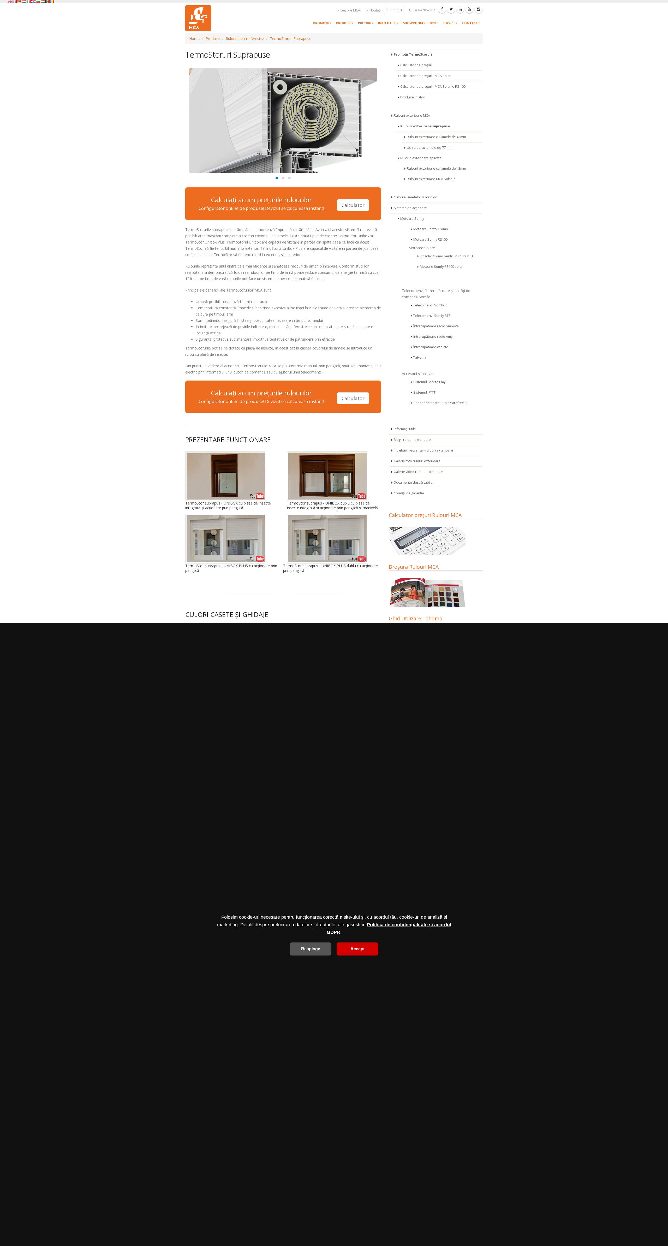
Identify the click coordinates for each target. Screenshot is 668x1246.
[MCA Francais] (15, 1)
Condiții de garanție (409, 493)
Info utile (387, 23)
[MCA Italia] (29, 1)
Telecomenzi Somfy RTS (432, 315)
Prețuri (364, 23)
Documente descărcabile (413, 482)
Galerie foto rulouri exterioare (417, 461)
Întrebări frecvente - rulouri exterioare (423, 450)
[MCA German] (19, 1)
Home (194, 38)
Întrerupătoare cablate (430, 347)
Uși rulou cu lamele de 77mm (429, 147)
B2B (433, 23)
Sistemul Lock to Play (429, 382)
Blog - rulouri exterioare (412, 439)
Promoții (321, 23)
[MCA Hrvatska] (33, 1)
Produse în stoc (412, 97)
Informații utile (405, 429)
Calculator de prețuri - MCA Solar (425, 76)
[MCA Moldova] (47, 1)
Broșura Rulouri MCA (414, 566)
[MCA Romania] (52, 1)
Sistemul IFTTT (424, 392)
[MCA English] (10, 1)
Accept (357, 949)
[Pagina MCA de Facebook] (442, 9)
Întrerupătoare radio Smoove (436, 326)
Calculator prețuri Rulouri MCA (425, 515)
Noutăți (375, 10)
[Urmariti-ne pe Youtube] (469, 9)
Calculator (353, 205)
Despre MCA (350, 10)
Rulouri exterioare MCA (412, 115)
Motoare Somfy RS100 (430, 239)
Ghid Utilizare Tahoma (415, 618)
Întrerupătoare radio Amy (432, 336)
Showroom (413, 23)
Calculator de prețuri (416, 65)
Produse (343, 23)
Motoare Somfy (412, 218)
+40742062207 (423, 10)
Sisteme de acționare (410, 208)
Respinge (310, 949)
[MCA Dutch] (24, 1)
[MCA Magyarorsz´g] (43, 1)
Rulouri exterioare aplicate (421, 158)
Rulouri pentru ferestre (245, 38)
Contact (396, 10)
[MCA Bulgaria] (38, 1)
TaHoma (419, 357)
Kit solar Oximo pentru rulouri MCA (447, 256)
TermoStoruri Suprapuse (290, 38)
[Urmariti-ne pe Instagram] (478, 9)
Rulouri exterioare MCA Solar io (431, 179)
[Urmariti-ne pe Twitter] (451, 9)
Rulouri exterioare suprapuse (425, 126)
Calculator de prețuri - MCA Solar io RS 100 (433, 86)
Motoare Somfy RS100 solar (441, 266)
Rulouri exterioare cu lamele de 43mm (436, 137)
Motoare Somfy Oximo (430, 229)
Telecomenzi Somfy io (430, 305)
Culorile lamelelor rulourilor (415, 197)
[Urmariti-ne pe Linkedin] (460, 9)
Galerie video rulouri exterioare (418, 472)
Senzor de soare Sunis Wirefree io (440, 403)
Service (449, 23)
